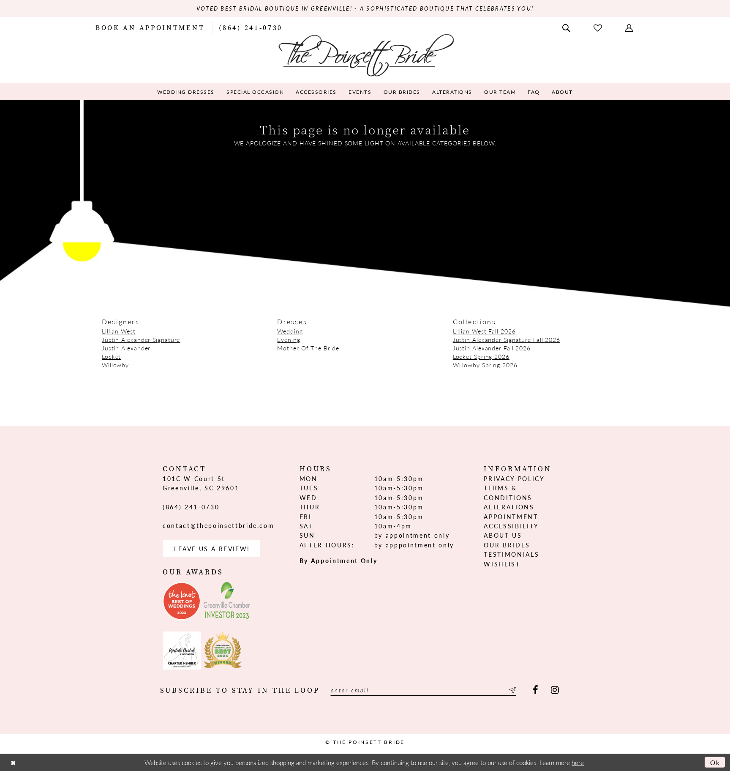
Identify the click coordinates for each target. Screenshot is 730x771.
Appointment (511, 516)
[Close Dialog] (13, 762)
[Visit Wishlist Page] (599, 27)
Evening (288, 339)
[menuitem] (150, 27)
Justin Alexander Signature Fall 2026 (506, 339)
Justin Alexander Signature (141, 339)
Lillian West (119, 331)
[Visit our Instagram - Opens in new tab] (554, 690)
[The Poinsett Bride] (365, 54)
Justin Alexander (126, 348)
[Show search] (567, 27)
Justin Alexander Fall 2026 (492, 348)
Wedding (289, 331)
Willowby (115, 365)
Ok (715, 762)
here (578, 762)
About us (503, 535)
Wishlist (502, 564)
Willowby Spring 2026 (485, 365)
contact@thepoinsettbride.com (218, 525)
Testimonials (511, 554)
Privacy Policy (514, 478)
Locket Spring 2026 (481, 356)
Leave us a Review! (212, 548)
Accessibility (511, 526)
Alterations (509, 507)
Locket (111, 356)
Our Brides (507, 545)
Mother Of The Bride (308, 348)
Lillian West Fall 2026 (484, 331)
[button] (630, 27)
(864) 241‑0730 (191, 507)
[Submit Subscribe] (511, 690)
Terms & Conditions (508, 492)
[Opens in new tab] (182, 601)
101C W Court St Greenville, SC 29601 (201, 483)
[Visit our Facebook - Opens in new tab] (535, 690)
